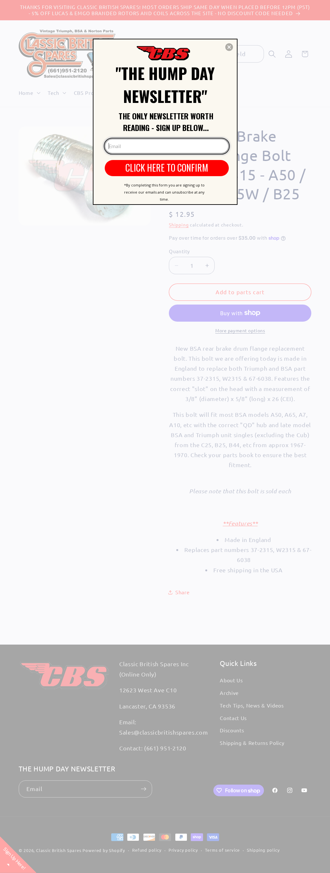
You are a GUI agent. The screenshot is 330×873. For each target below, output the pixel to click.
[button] (229, 47)
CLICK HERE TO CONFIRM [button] (166, 167)
